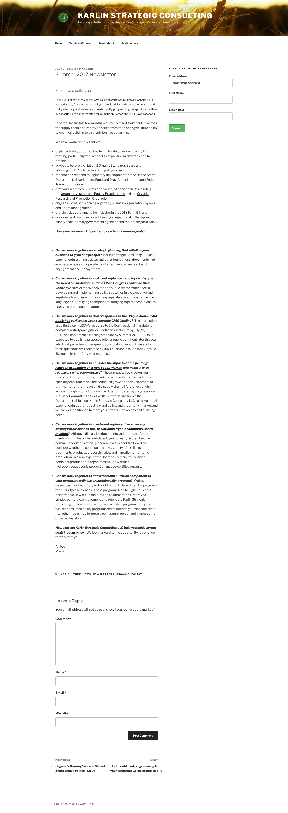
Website (61, 713)
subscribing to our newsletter (76, 113)
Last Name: (176, 109)
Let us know (75, 532)
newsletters (104, 574)
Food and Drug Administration (117, 179)
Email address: (178, 76)
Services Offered (80, 43)
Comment (64, 619)
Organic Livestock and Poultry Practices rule (93, 194)
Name (60, 672)
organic (123, 574)
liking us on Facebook (142, 113)
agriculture (71, 574)
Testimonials (129, 43)
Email (60, 693)
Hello (58, 43)
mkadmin (86, 68)
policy (136, 574)
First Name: (176, 92)
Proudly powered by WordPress (74, 803)
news (87, 574)
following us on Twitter (109, 113)
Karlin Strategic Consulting (145, 15)
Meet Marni (106, 43)
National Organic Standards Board (111, 165)
